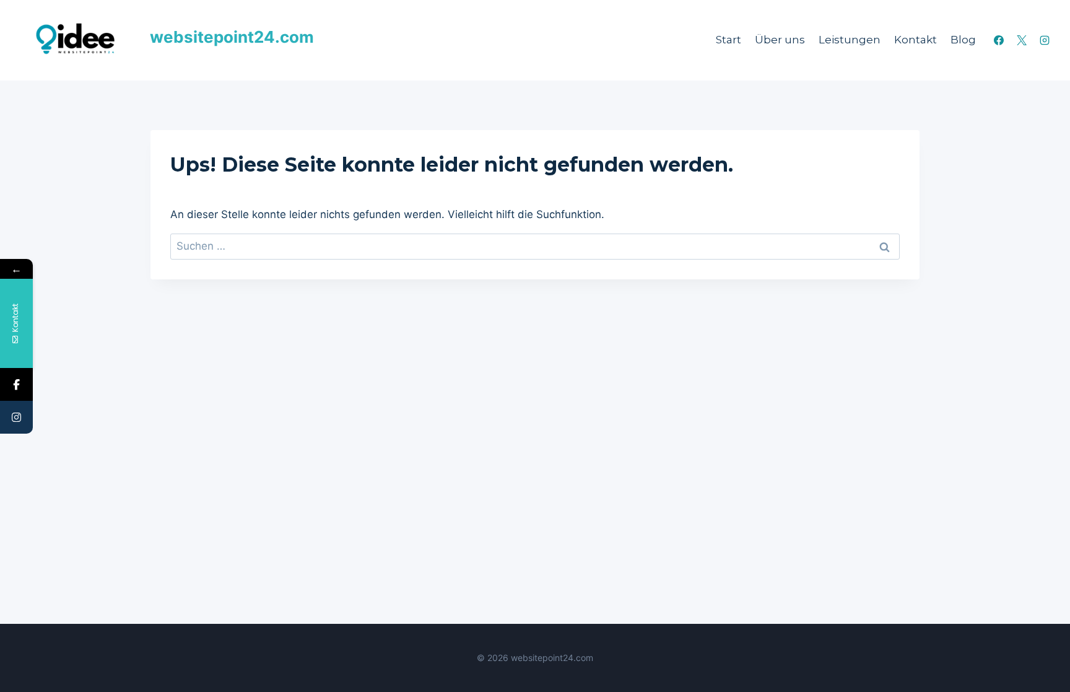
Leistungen (850, 39)
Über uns (780, 39)
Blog (963, 39)
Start (728, 39)
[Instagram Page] (16, 417)
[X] (1022, 40)
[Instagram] (1045, 40)
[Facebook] (999, 40)
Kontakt (915, 39)
